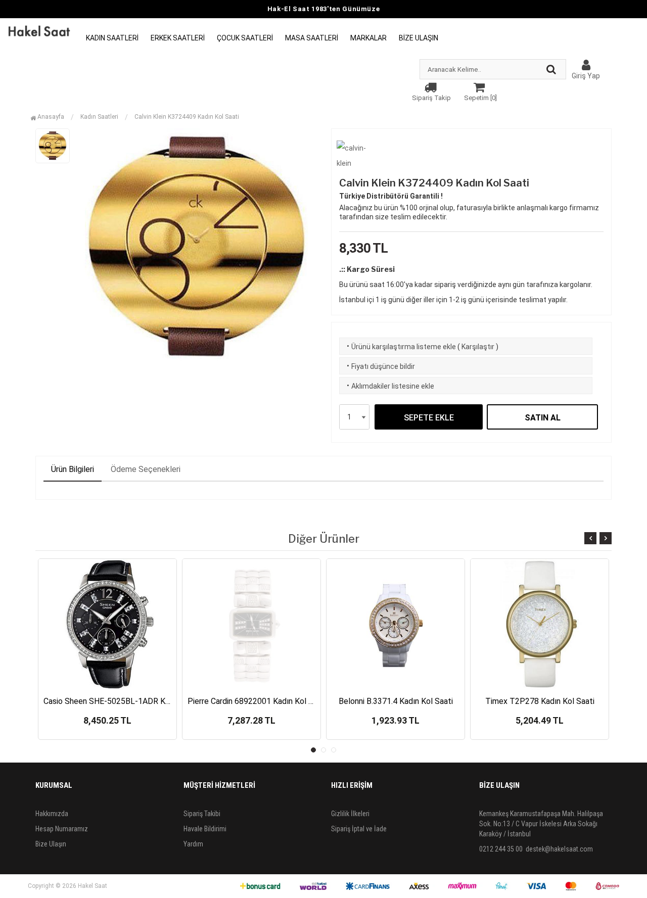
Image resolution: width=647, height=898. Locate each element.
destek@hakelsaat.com (559, 849)
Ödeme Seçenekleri (145, 469)
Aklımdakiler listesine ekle (389, 386)
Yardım (193, 844)
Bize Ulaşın (418, 38)
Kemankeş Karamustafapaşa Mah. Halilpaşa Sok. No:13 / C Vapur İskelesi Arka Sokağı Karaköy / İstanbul (541, 824)
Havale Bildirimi (204, 829)
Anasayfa (50, 116)
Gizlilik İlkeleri (350, 814)
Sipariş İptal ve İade (359, 829)
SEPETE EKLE (429, 417)
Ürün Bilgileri (72, 469)
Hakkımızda (51, 814)
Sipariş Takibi (201, 814)
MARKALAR (368, 38)
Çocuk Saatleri (245, 38)
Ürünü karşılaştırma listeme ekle (400, 347)
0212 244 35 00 (501, 849)
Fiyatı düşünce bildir (380, 366)
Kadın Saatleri (112, 38)
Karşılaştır (477, 347)
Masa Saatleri (311, 38)
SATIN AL (543, 417)
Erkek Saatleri (178, 38)
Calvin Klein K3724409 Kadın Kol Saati (186, 116)
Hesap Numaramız (61, 829)
